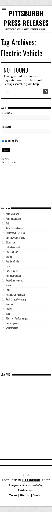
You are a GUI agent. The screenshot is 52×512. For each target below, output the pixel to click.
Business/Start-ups (15, 233)
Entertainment (13, 247)
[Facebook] (23, 475)
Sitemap (24, 495)
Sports (9, 309)
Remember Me (11, 140)
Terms (13, 495)
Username (7, 113)
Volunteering (12, 328)
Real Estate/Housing (16, 299)
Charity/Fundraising (15, 237)
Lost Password (9, 162)
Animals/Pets (12, 214)
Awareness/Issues (14, 228)
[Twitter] (28, 475)
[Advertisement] (26, 187)
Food (8, 266)
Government (12, 271)
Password (6, 127)
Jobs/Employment (14, 280)
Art (7, 223)
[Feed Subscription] (50, 60)
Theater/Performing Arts (18, 318)
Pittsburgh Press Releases (26, 18)
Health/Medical (13, 275)
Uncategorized (13, 323)
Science (9, 304)
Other (8, 290)
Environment (12, 252)
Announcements (13, 218)
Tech (8, 313)
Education (10, 242)
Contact (38, 495)
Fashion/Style (12, 261)
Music (8, 285)
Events (9, 256)
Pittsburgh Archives (15, 294)
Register (6, 159)
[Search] (45, 91)
